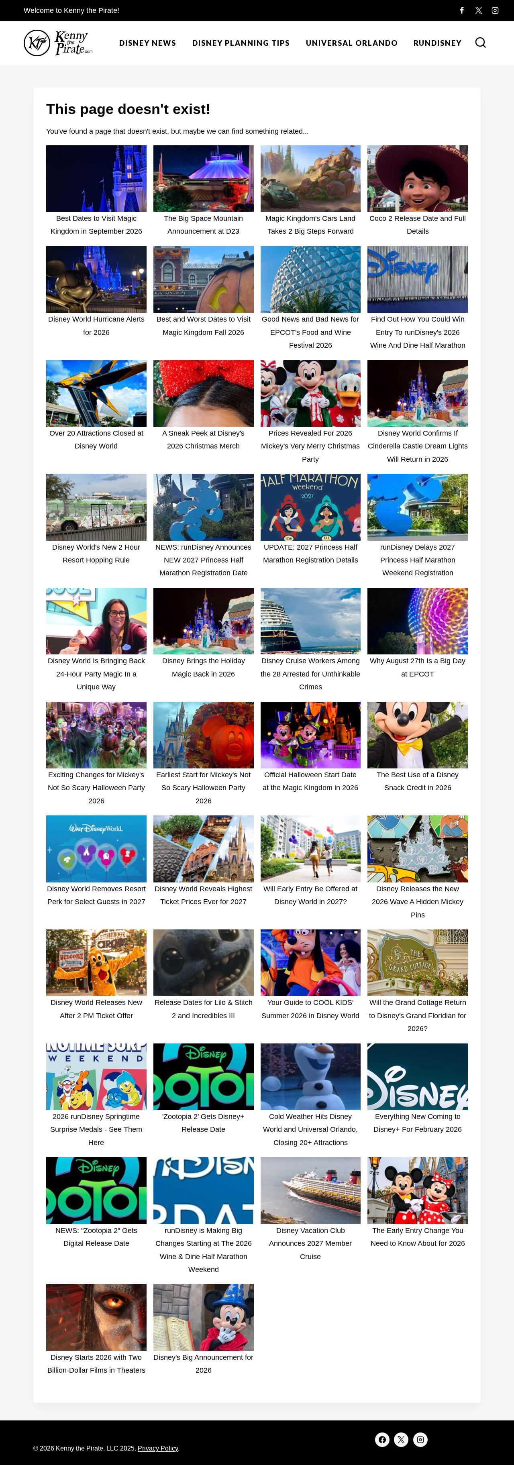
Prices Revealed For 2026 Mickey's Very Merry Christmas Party (310, 446)
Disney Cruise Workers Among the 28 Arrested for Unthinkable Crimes (310, 674)
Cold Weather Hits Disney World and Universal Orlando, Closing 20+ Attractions (310, 1130)
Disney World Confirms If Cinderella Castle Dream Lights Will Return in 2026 (418, 446)
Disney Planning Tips (241, 43)
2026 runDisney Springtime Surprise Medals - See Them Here (96, 1130)
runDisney (438, 43)
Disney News (147, 43)
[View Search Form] (481, 43)
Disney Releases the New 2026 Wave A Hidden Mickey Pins (417, 902)
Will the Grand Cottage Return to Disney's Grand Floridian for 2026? (417, 1015)
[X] (478, 10)
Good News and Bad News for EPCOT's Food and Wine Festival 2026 (310, 332)
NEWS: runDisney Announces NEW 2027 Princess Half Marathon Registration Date (203, 560)
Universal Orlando (352, 43)
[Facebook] (462, 10)
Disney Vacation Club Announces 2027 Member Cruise (310, 1244)
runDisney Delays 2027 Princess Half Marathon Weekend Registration (417, 560)
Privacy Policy (158, 1448)
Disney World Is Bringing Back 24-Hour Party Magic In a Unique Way (96, 674)
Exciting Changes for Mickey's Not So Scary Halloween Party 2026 (96, 788)
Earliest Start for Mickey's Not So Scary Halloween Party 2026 (203, 788)
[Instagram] (495, 10)
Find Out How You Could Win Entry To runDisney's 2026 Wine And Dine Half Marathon (417, 332)
